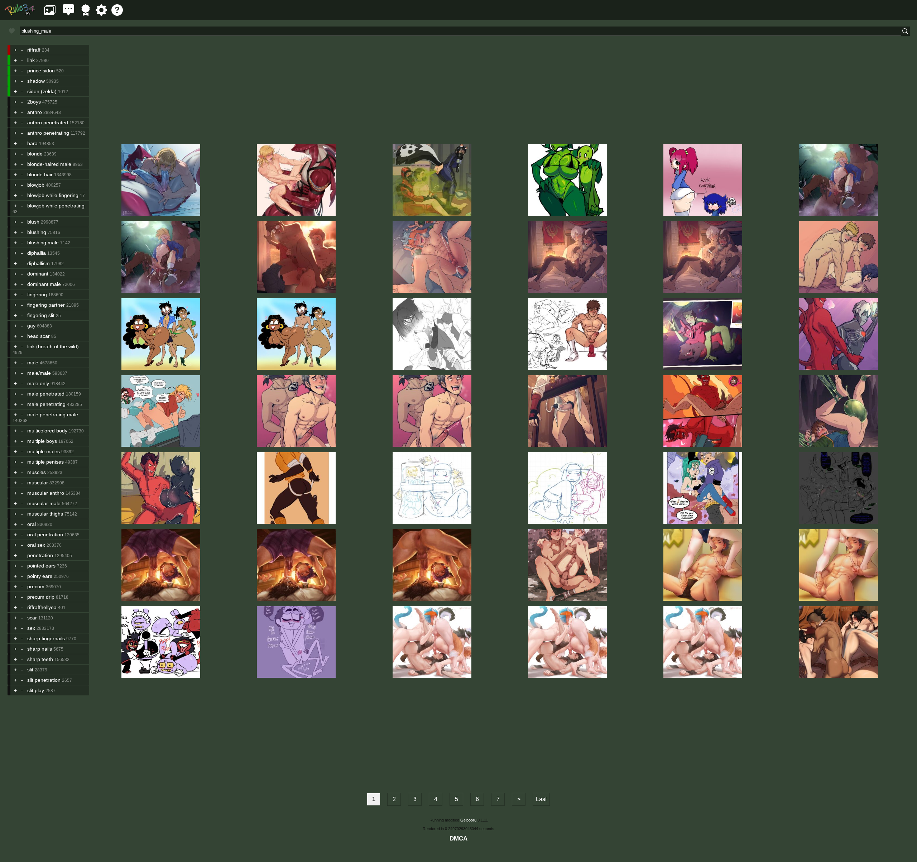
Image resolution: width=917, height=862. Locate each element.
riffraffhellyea (42, 607)
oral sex (36, 545)
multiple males (43, 451)
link (31, 60)
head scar (38, 336)
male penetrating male (52, 414)
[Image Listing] (50, 14)
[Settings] (101, 14)
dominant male (44, 284)
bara (32, 143)
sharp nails (39, 649)
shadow (36, 81)
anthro (34, 112)
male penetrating (46, 404)
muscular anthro (45, 493)
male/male (39, 373)
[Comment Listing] (68, 14)
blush (33, 222)
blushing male (43, 242)
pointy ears (39, 576)
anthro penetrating (48, 133)
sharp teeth (40, 659)
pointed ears (41, 566)
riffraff (33, 50)
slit (30, 669)
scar (32, 618)
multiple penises (45, 462)
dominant (37, 274)
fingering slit (40, 315)
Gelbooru (468, 820)
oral (31, 524)
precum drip (40, 597)
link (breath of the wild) (53, 346)
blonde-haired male (49, 164)
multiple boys (42, 441)
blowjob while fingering (52, 195)
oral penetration (45, 534)
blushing (36, 232)
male (32, 362)
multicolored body (47, 431)
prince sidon (41, 70)
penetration (40, 555)
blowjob (35, 185)
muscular (37, 482)
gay (31, 326)
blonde (35, 154)
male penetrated (45, 394)
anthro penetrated (47, 122)
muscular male (44, 503)
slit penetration (44, 680)
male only (38, 383)
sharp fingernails (46, 638)
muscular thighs (45, 514)
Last (541, 799)
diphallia (36, 253)
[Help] (117, 14)
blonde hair (40, 174)
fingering (37, 294)
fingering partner (46, 305)
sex (31, 628)
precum (35, 586)
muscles (36, 472)
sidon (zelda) (42, 91)
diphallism (38, 263)
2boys (34, 102)
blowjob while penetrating (56, 206)
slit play (35, 690)
